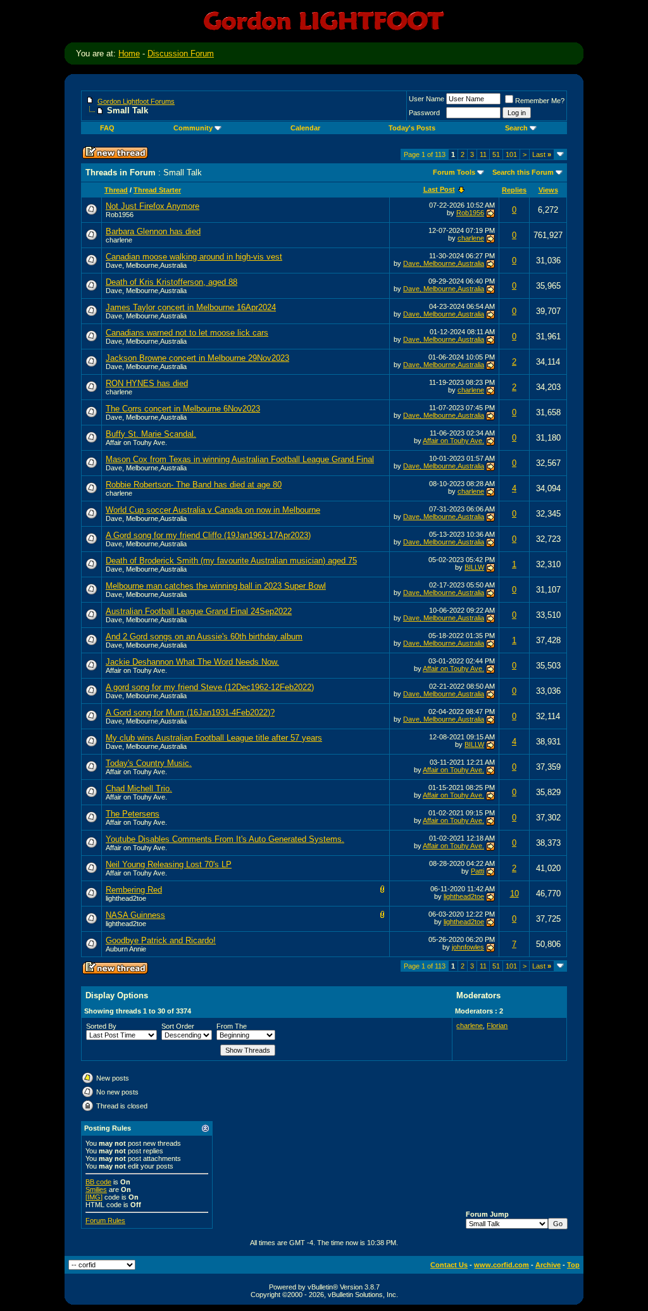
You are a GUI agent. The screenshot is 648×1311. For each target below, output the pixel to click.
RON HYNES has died (147, 383)
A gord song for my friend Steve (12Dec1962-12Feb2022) (210, 687)
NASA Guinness (135, 915)
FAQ (107, 128)
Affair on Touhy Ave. (136, 442)
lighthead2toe (126, 898)
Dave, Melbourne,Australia (146, 265)
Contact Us (449, 1265)
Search (516, 128)
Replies (514, 190)
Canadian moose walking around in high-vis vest (194, 256)
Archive (548, 1265)
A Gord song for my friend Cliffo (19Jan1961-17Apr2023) (208, 535)
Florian (497, 1025)
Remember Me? (539, 100)
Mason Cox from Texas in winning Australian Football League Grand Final (240, 459)
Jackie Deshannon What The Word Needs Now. (192, 662)
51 (496, 154)
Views (548, 190)
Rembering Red (134, 889)
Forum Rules (105, 1220)
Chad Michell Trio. (139, 788)
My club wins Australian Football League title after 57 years (214, 738)
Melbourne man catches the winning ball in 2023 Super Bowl (216, 586)
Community (193, 128)
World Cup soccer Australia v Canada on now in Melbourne (213, 510)
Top (573, 1265)
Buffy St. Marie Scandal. (151, 434)
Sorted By (101, 1026)
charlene (119, 240)
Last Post (439, 189)
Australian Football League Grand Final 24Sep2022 (199, 611)
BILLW (474, 567)
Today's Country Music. (149, 763)
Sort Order (177, 1026)
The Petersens (132, 814)
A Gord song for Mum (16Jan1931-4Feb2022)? (190, 712)
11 (483, 154)
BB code (98, 1182)
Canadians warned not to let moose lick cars (187, 332)
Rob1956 (120, 214)
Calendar (305, 128)
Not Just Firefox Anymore (152, 206)
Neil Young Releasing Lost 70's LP (169, 864)
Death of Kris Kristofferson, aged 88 (171, 282)
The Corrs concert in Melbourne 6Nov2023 (183, 408)
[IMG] (94, 1197)
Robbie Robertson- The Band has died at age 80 (194, 484)
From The (231, 1026)
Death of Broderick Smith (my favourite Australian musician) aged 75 (231, 560)
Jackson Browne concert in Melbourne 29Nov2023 (197, 358)
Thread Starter (157, 190)
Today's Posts (412, 128)
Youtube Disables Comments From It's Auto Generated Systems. (225, 839)
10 (514, 893)
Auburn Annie (126, 949)
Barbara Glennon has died (153, 231)
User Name (426, 99)
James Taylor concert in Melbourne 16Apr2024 (191, 307)
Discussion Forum (180, 53)
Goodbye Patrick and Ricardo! (161, 940)
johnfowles (468, 947)
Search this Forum (523, 172)
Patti (477, 871)
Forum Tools (454, 172)
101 (511, 154)
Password (424, 112)
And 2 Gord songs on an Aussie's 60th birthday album (204, 636)
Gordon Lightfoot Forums (136, 101)
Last (541, 154)
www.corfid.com (501, 1265)
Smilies (96, 1189)
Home (129, 53)
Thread (116, 190)
